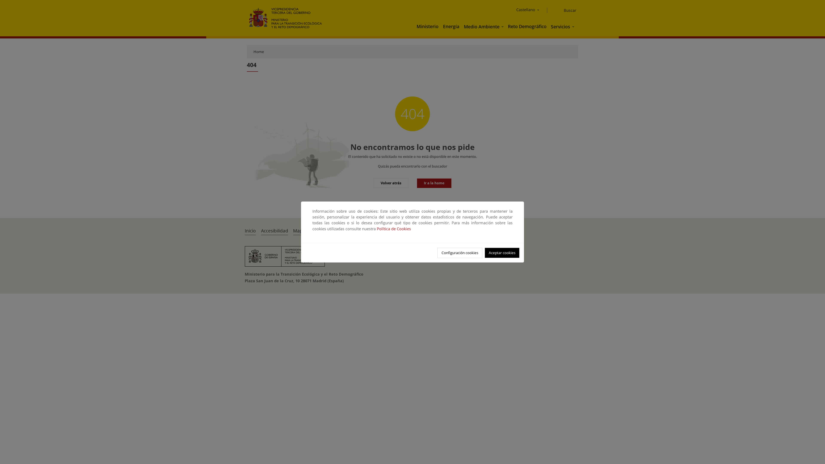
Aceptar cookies (502, 252)
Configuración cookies (460, 252)
